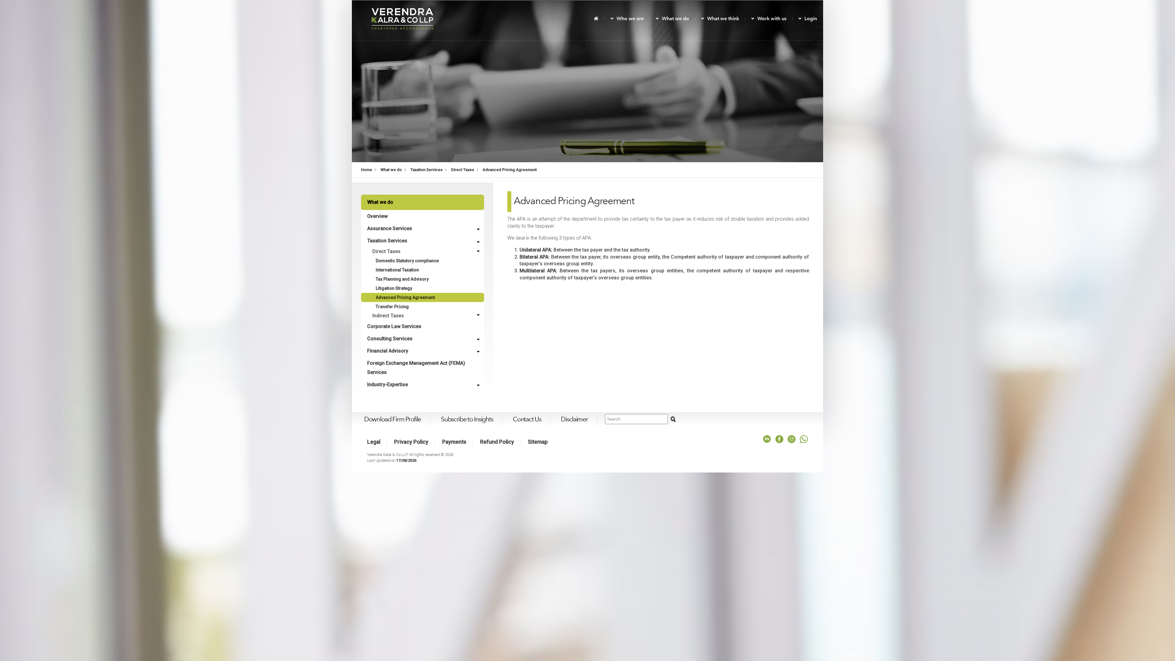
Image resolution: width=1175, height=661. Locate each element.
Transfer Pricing (392, 306)
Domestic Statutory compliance (407, 260)
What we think (723, 18)
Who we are (630, 18)
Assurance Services (389, 228)
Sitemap (538, 442)
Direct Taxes (462, 169)
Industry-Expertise (387, 384)
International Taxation (397, 269)
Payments (454, 442)
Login (810, 18)
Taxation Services (426, 169)
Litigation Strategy (394, 288)
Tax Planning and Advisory (402, 279)
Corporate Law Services (394, 326)
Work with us (771, 18)
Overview (377, 216)
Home (366, 169)
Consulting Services (389, 339)
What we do (675, 18)
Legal (373, 442)
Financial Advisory (387, 351)
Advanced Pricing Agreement (510, 169)
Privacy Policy (411, 442)
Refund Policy (497, 442)
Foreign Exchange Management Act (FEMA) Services (416, 367)
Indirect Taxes (388, 316)
